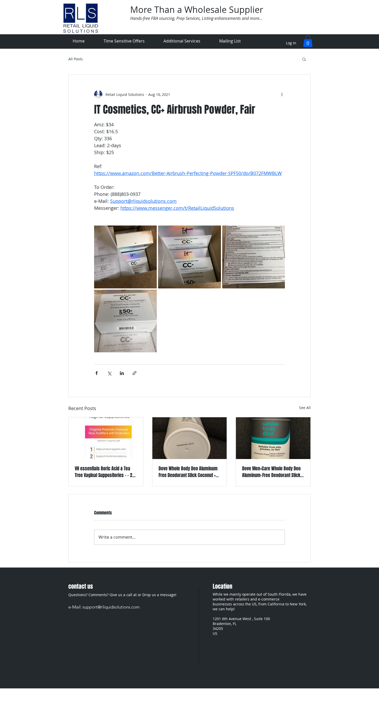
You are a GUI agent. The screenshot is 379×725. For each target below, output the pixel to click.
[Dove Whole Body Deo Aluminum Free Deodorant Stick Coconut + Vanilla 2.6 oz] (189, 438)
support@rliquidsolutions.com (111, 607)
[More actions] (282, 94)
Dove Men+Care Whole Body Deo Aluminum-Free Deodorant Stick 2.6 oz (271, 472)
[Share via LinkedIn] (121, 373)
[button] (308, 41)
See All (305, 407)
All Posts (75, 59)
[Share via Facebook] (96, 373)
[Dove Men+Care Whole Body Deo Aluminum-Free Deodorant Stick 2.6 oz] (273, 438)
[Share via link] (134, 373)
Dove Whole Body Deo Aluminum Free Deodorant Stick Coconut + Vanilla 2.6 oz (188, 472)
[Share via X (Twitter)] (109, 373)
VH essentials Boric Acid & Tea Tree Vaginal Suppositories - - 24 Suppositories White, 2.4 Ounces (105, 472)
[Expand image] (125, 257)
